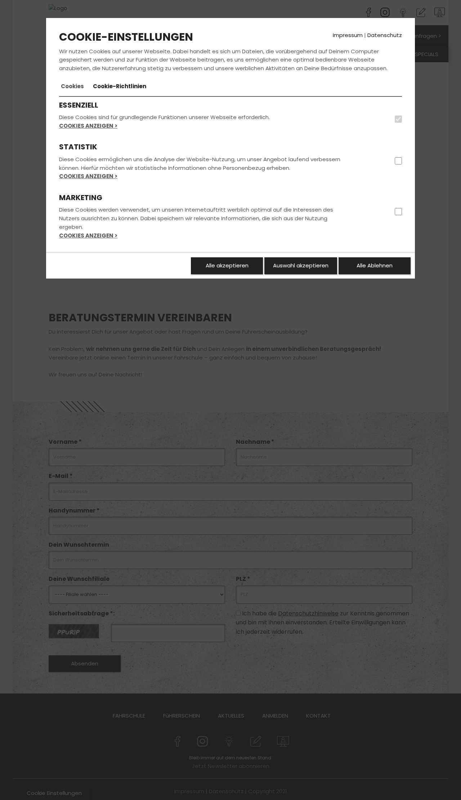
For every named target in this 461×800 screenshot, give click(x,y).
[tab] (72, 86)
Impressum (348, 35)
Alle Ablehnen (375, 265)
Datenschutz (384, 35)
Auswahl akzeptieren (300, 265)
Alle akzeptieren (227, 265)
